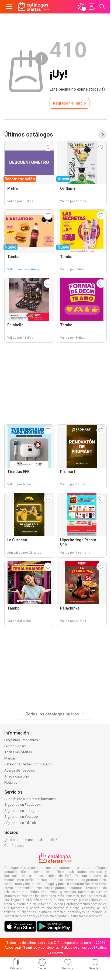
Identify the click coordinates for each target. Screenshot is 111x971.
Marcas (10, 758)
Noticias (10, 782)
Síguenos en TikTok (20, 823)
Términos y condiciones (41, 947)
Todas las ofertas (18, 752)
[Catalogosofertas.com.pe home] (34, 7)
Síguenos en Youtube (21, 817)
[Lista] (91, 6)
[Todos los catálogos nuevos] (102, 134)
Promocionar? (15, 746)
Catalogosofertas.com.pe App (28, 764)
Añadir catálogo (16, 776)
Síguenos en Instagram (22, 811)
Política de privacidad (77, 947)
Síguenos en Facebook (22, 804)
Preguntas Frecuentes (21, 740)
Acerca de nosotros (19, 770)
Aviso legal (13, 947)
